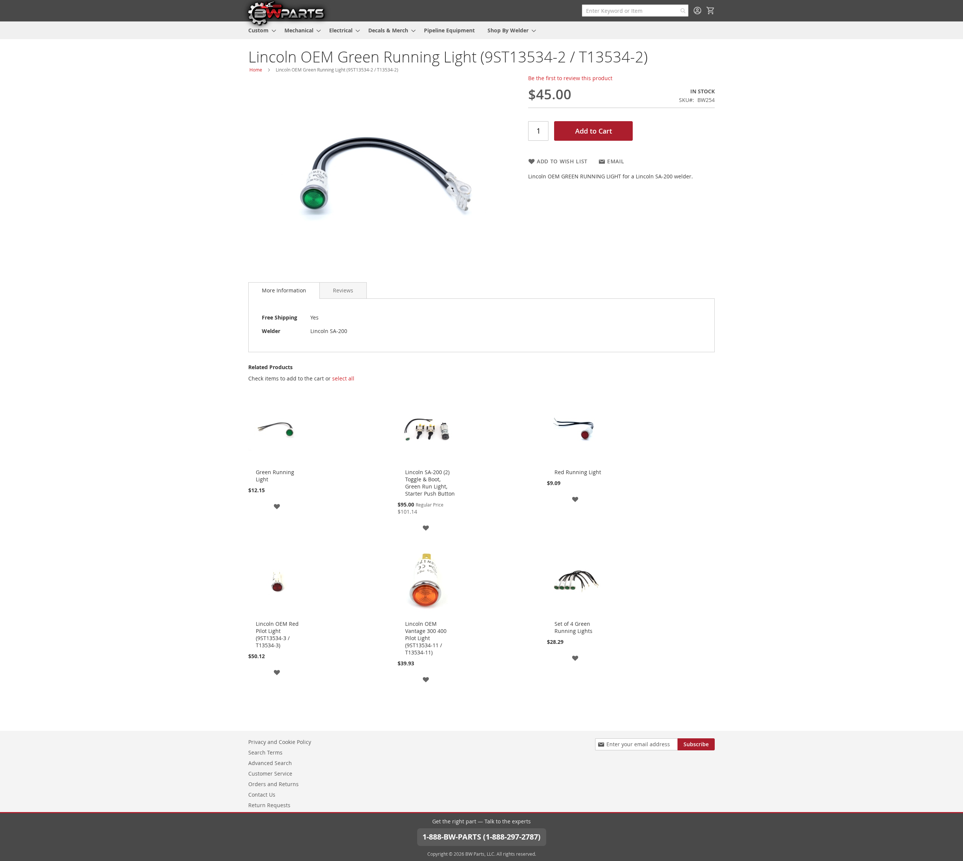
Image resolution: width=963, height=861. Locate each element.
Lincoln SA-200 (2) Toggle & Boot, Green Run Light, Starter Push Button (430, 483)
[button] (276, 506)
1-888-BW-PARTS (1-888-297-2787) (481, 837)
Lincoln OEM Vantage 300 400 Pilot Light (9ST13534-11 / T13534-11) (426, 638)
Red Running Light (577, 472)
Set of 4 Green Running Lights (573, 627)
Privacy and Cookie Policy (279, 741)
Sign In (697, 10)
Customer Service (270, 773)
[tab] (284, 290)
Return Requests (269, 805)
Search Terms (265, 752)
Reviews (343, 290)
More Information (284, 290)
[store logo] (286, 12)
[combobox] (635, 11)
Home (255, 70)
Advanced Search (270, 763)
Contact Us (261, 794)
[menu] (481, 30)
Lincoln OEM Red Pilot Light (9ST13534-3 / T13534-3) (277, 634)
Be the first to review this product (570, 78)
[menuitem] (260, 30)
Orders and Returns (273, 784)
